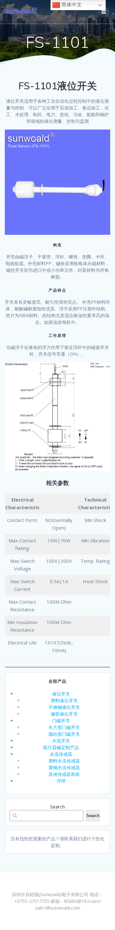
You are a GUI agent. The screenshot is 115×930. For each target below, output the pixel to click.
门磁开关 (61, 721)
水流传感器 (61, 754)
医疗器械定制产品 (61, 747)
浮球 (61, 781)
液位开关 (61, 694)
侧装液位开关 (64, 714)
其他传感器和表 (64, 774)
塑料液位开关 (64, 700)
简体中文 (71, 4)
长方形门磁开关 (64, 727)
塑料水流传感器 (64, 761)
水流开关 (61, 741)
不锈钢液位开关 (64, 707)
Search (57, 806)
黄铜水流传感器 (64, 767)
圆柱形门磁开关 (64, 734)
